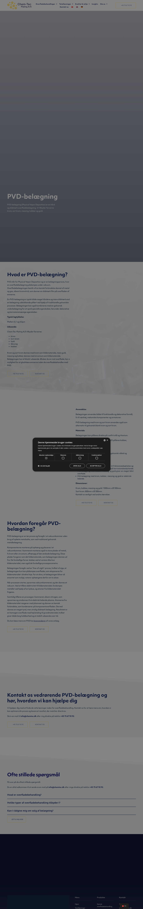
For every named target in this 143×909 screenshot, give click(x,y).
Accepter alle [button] (95, 466)
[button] (44, 466)
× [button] (107, 440)
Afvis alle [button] (77, 466)
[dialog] (71, 454)
